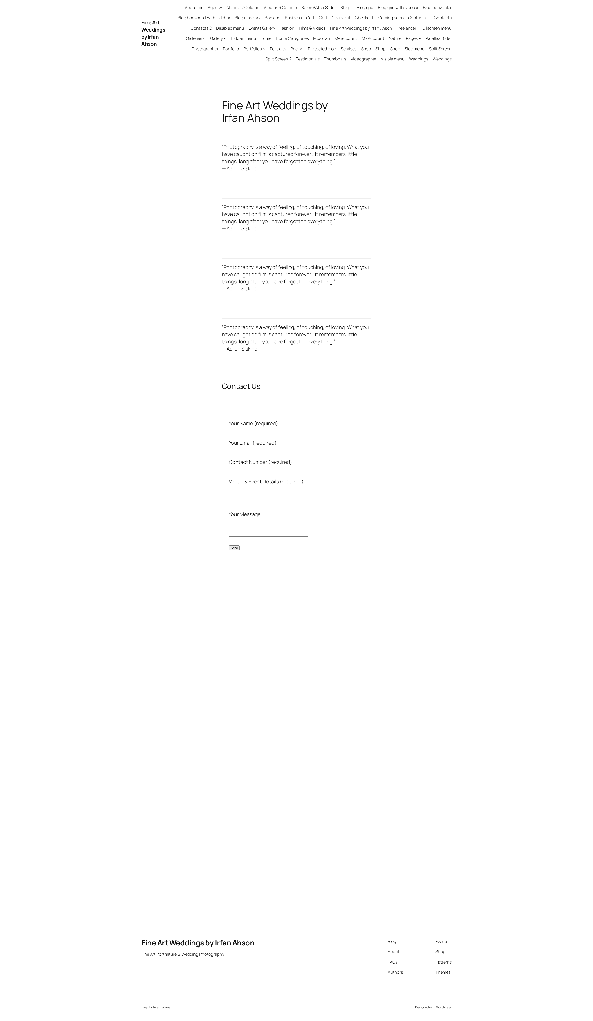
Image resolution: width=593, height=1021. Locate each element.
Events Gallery (262, 28)
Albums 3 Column (280, 7)
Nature (395, 38)
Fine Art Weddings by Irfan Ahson (153, 33)
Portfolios (252, 48)
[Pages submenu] (420, 38)
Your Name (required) (253, 423)
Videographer (363, 59)
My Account (373, 38)
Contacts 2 (201, 28)
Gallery (216, 38)
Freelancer (406, 28)
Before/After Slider (318, 7)
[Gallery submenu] (225, 38)
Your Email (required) (253, 442)
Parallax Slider (439, 38)
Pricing (296, 48)
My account (345, 38)
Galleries (194, 38)
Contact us (418, 17)
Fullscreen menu (436, 28)
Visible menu (393, 59)
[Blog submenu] (351, 7)
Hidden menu (243, 38)
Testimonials (308, 59)
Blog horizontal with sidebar (204, 17)
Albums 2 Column (242, 7)
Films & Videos (312, 28)
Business (293, 17)
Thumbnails (335, 59)
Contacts (443, 17)
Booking (272, 17)
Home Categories (292, 38)
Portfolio (231, 48)
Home (266, 38)
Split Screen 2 (278, 59)
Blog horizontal (437, 7)
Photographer (205, 48)
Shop (366, 48)
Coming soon (391, 17)
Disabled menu (230, 28)
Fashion (287, 28)
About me (194, 7)
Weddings (418, 59)
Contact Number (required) (260, 462)
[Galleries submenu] (204, 38)
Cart (310, 17)
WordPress (444, 1007)
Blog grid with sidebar (398, 7)
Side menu (415, 48)
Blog (344, 7)
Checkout (341, 17)
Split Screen (440, 48)
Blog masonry (247, 17)
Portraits (278, 48)
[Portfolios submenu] (264, 49)
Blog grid (365, 7)
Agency (215, 7)
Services (348, 48)
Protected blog (322, 48)
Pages (412, 38)
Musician (321, 38)
